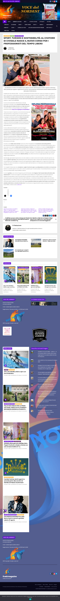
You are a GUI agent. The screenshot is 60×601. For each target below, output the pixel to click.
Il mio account (54, 586)
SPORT (13, 27)
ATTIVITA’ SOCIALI (33, 21)
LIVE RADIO (41, 586)
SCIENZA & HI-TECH (22, 27)
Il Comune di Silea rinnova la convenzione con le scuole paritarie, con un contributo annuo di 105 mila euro (47, 379)
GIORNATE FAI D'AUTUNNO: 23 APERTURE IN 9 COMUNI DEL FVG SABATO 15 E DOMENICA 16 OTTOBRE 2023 (47, 367)
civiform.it (19, 184)
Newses (19, 586)
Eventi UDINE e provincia (19, 35)
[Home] (5, 21)
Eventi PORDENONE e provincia (23, 267)
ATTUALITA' (6, 267)
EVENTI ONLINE (28, 24)
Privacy (13, 30)
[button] (56, 26)
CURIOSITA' (12, 35)
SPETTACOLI (49, 27)
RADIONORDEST (50, 24)
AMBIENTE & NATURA (17, 21)
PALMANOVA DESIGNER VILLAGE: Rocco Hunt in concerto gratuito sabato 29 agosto (22, 242)
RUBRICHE (6, 27)
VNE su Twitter (45, 584)
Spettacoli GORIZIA (35, 269)
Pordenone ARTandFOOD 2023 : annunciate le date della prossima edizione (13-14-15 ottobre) (46, 412)
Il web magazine (7, 15)
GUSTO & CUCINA (11, 267)
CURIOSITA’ (6, 24)
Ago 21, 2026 (7, 289)
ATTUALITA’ (42, 21)
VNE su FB (51, 584)
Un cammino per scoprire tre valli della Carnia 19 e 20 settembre (22, 251)
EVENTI (20, 24)
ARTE (25, 21)
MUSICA (41, 24)
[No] (58, 597)
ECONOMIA (13, 24)
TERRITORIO (6, 30)
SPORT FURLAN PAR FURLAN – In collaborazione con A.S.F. (46, 588)
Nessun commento (23, 375)
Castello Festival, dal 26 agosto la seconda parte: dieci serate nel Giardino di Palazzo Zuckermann (14, 480)
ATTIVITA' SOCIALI (6, 35)
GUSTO (35, 24)
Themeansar (24, 586)
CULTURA (49, 21)
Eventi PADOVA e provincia (50, 267)
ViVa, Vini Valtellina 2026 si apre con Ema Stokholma (8, 287)
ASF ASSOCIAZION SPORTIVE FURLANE (36, 27)
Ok (30, 599)
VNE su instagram (38, 584)
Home (9, 21)
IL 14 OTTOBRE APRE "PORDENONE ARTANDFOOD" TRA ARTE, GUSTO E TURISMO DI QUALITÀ (46, 386)
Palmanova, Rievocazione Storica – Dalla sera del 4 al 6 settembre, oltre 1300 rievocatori (49, 242)
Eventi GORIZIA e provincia (36, 267)
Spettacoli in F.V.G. (21, 269)
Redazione (11, 47)
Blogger (55, 584)
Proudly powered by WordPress (9, 586)
